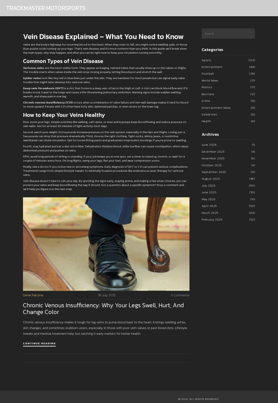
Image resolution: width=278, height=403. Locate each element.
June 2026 (228, 144)
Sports (228, 60)
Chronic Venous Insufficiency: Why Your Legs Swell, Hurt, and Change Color (103, 308)
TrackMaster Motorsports (45, 8)
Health (228, 121)
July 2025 (228, 185)
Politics (228, 87)
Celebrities (228, 114)
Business (228, 94)
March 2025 (228, 213)
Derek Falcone (33, 295)
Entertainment (228, 67)
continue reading (39, 343)
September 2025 (228, 172)
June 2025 (228, 192)
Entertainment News (228, 107)
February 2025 (228, 219)
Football (228, 73)
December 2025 (228, 151)
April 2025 (228, 206)
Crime (228, 101)
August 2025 (228, 178)
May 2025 (228, 199)
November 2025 (228, 158)
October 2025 (228, 165)
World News (228, 80)
